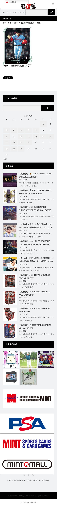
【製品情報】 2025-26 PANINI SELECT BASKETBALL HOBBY (36, 175)
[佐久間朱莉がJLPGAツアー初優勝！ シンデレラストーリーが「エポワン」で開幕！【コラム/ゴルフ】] (28, 359)
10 (6, 136)
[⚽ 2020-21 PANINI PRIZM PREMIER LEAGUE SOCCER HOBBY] (46, 359)
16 (50, 136)
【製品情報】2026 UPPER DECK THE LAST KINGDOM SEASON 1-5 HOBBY (35, 242)
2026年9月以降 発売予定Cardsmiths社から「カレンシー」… (36, 218)
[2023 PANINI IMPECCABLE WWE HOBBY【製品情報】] (11, 359)
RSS (33, 475)
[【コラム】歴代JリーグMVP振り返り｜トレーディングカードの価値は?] (28, 377)
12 (21, 136)
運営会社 (17, 480)
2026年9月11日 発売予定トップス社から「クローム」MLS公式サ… (36, 335)
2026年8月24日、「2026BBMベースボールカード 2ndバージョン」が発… (36, 269)
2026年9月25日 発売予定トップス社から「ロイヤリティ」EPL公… (36, 201)
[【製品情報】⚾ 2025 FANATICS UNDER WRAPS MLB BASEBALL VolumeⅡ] (11, 377)
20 (28, 143)
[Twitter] (24, 475)
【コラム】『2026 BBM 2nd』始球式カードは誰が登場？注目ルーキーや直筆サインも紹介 (36, 260)
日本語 (12, 2)
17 (6, 143)
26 (21, 149)
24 (6, 149)
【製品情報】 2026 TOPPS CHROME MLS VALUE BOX (35, 326)
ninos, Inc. (33, 503)
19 (21, 143)
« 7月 (5, 159)
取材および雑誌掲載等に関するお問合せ (35, 480)
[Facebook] (28, 475)
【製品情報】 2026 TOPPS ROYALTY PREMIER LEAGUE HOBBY (35, 192)
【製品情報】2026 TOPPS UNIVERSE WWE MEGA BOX (34, 276)
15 (43, 136)
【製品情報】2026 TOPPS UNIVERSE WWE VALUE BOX (34, 293)
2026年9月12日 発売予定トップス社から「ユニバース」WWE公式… (36, 285)
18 (14, 143)
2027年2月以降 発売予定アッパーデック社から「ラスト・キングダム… (36, 251)
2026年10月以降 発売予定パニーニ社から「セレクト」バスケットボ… (36, 184)
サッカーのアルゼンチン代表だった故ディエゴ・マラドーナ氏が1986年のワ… (35, 235)
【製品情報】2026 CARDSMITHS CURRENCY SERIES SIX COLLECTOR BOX (35, 209)
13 (28, 136)
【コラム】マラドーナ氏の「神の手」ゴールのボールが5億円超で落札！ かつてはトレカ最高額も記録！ (36, 226)
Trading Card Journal (26, 496)
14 (36, 136)
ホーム (9, 480)
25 (14, 149)
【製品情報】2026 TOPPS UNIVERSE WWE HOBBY (34, 310)
